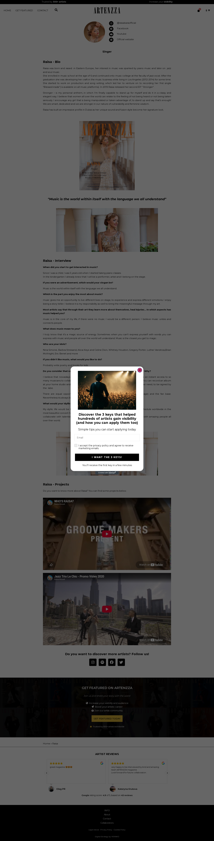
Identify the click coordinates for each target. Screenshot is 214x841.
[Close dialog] (140, 370)
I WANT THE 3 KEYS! (107, 457)
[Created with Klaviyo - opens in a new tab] (107, 473)
